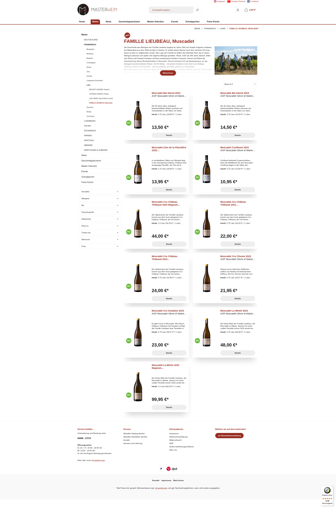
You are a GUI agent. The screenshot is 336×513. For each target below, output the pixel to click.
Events (84, 171)
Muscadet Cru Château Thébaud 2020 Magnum (168, 203)
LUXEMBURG (90, 121)
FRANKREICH (90, 45)
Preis (84, 246)
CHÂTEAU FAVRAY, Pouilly (99, 94)
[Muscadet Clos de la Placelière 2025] (138, 169)
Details (169, 135)
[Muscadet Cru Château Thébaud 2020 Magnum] (138, 223)
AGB (171, 443)
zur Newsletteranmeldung (229, 436)
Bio (83, 205)
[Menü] (331, 487)
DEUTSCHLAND (91, 40)
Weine (84, 35)
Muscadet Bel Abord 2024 (236, 94)
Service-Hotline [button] (85, 429)
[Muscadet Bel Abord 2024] (206, 115)
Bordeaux (90, 54)
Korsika (89, 76)
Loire (88, 85)
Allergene (85, 198)
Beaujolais (90, 49)
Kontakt (126, 440)
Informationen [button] (176, 429)
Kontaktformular (98, 460)
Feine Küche (87, 182)
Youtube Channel (237, 1)
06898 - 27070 (84, 438)
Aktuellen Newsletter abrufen (135, 437)
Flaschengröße (88, 212)
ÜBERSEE (88, 145)
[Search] (197, 10)
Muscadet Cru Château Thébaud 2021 (236, 203)
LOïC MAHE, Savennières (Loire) (101, 98)
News (84, 155)
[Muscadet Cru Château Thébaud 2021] (206, 223)
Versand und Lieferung (132, 443)
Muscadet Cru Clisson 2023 (236, 258)
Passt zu (85, 226)
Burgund (90, 58)
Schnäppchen (87, 177)
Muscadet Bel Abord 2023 (168, 94)
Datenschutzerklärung (178, 437)
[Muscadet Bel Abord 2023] (138, 115)
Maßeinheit (86, 219)
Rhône (89, 112)
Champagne (91, 63)
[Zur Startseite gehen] (97, 9)
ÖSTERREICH (90, 131)
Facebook (254, 1)
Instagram (220, 1)
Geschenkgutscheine (91, 161)
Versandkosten (161, 488)
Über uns (173, 450)
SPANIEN (88, 135)
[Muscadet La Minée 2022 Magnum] (138, 387)
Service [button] (127, 429)
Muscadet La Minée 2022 (236, 312)
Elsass (89, 67)
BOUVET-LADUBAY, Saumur (99, 89)
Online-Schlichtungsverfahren (181, 447)
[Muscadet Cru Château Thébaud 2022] (138, 278)
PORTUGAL (89, 140)
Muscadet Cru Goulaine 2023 (168, 312)
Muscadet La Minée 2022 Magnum (168, 366)
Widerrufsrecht (175, 440)
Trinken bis (86, 233)
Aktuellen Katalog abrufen (134, 433)
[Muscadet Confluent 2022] (206, 169)
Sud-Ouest (90, 116)
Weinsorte (86, 239)
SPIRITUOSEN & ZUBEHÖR (95, 150)
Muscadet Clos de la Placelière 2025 (169, 149)
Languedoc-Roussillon (95, 80)
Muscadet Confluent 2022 (236, 149)
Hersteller (86, 192)
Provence (90, 107)
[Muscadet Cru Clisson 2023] (206, 278)
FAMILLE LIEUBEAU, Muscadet (100, 103)
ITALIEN (87, 126)
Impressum (174, 433)
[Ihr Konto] (238, 10)
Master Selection (89, 166)
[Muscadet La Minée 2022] (206, 332)
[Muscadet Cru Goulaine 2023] (138, 332)
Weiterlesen (168, 73)
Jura (88, 72)
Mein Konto (178, 480)
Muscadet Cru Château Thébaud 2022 (168, 258)
